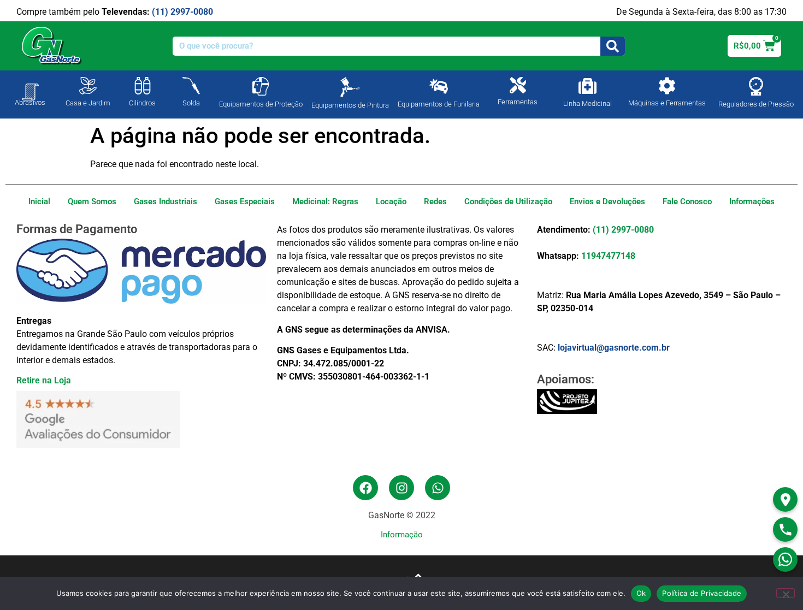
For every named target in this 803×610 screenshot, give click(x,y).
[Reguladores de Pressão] (756, 86)
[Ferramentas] (518, 85)
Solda (191, 103)
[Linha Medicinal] (587, 86)
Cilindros (142, 103)
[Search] (612, 46)
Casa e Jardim (88, 103)
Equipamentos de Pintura (350, 105)
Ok (641, 593)
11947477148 (608, 256)
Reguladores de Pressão (756, 104)
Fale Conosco (687, 201)
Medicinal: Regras (325, 201)
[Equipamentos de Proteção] (260, 86)
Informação (402, 535)
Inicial (39, 201)
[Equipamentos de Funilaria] (438, 86)
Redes (435, 201)
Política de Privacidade (701, 593)
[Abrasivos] (30, 86)
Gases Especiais (245, 201)
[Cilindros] (142, 85)
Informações (752, 201)
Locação (391, 201)
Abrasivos (30, 102)
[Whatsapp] (437, 487)
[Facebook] (365, 487)
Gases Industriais (165, 201)
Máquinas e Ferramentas (667, 103)
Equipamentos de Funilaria (439, 104)
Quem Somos (92, 201)
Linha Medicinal (587, 103)
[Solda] (191, 85)
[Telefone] (785, 529)
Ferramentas (518, 102)
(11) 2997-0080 (182, 12)
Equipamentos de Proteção (261, 104)
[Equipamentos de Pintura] (350, 87)
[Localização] (785, 499)
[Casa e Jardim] (88, 85)
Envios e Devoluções (607, 201)
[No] (785, 593)
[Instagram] (401, 487)
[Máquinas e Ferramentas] (667, 85)
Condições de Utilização (508, 201)
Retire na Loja (43, 380)
